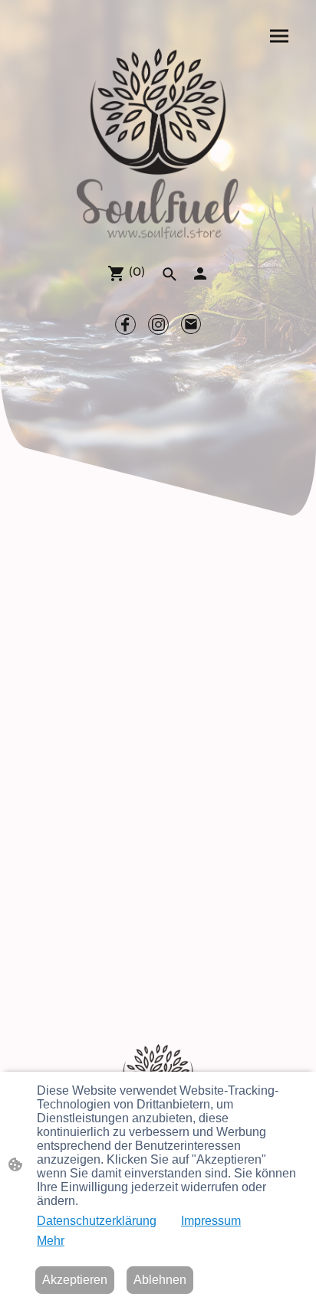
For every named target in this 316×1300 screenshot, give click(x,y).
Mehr (50, 1240)
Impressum (211, 1220)
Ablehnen (159, 1279)
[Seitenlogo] (158, 143)
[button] (169, 274)
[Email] (191, 324)
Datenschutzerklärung (96, 1220)
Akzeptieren (74, 1279)
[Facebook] (125, 324)
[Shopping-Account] (200, 273)
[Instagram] (158, 324)
